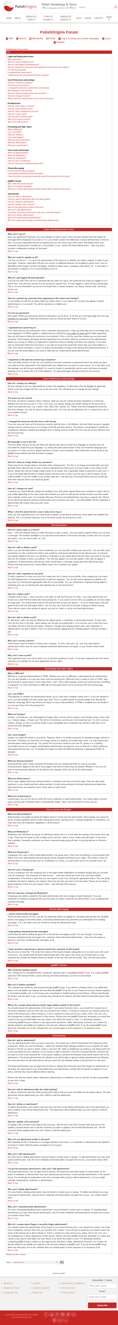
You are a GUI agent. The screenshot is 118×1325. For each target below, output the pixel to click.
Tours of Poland (48, 18)
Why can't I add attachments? (20, 210)
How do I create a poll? (17, 114)
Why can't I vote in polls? (18, 122)
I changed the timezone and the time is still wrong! (28, 88)
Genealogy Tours (31, 18)
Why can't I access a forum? (19, 119)
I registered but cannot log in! (20, 72)
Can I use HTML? (15, 132)
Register (61, 42)
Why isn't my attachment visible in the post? (26, 207)
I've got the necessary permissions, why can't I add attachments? (34, 212)
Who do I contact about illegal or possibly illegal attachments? (33, 220)
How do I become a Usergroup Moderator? (25, 163)
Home (9, 18)
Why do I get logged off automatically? (23, 65)
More (109, 17)
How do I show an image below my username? (27, 93)
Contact (98, 18)
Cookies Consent (41, 1287)
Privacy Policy (68, 1292)
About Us (8, 1283)
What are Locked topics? (18, 145)
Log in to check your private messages (80, 38)
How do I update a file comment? (21, 204)
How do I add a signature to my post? (23, 111)
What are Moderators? (17, 155)
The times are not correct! (18, 85)
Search (22, 38)
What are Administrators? (18, 153)
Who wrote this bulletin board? (20, 184)
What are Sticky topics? (17, 143)
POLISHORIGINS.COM (22, 1317)
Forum (88, 18)
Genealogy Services (65, 18)
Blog (79, 18)
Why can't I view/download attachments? (24, 218)
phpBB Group (84, 973)
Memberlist (37, 38)
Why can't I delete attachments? (21, 215)
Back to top (13, 251)
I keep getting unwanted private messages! (25, 173)
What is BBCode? (15, 129)
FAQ (11, 38)
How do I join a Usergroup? (19, 161)
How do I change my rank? (19, 96)
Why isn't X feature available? (20, 186)
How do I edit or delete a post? (20, 109)
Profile (52, 38)
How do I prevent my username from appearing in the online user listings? (38, 67)
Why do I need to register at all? (21, 62)
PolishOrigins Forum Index (17, 49)
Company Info (11, 1292)
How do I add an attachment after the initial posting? (29, 199)
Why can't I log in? (15, 59)
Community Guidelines (73, 1283)
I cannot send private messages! (21, 171)
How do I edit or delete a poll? (20, 117)
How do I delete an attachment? (21, 202)
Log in (108, 38)
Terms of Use (68, 1287)
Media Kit (37, 1292)
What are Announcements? (19, 140)
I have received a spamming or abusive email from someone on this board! (39, 176)
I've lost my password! (17, 70)
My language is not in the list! (20, 90)
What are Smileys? (15, 135)
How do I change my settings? (20, 83)
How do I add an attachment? (20, 196)
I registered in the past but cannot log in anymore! (28, 75)
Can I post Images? (16, 137)
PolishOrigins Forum (59, 32)
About (18, 18)
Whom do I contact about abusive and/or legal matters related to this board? (39, 189)
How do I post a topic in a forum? (21, 106)
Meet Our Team (12, 1287)
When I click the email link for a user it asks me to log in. (31, 99)
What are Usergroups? (17, 158)
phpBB (62, 1273)
